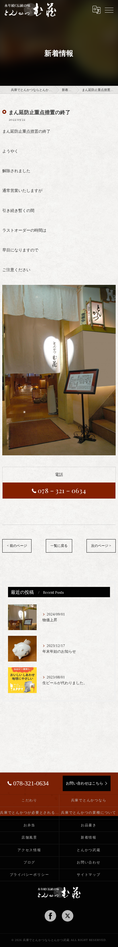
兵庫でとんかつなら (89, 800)
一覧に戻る (59, 546)
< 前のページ (17, 546)
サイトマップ (89, 875)
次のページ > (101, 546)
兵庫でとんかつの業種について (88, 813)
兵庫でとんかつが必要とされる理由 (29, 813)
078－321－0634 (62, 490)
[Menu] (109, 9)
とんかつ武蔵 (89, 850)
